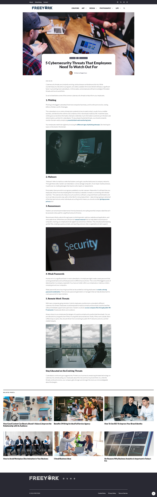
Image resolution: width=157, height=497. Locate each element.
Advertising (38, 2)
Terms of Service (123, 493)
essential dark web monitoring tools (79, 120)
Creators (75, 8)
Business (72, 58)
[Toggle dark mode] (153, 493)
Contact (46, 2)
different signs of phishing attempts (88, 125)
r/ (77, 58)
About (31, 2)
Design (92, 8)
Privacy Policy (112, 493)
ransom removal (80, 219)
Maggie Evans (83, 73)
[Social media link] (117, 2)
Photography (105, 8)
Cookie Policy (102, 493)
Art (83, 8)
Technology (83, 58)
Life (117, 8)
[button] (123, 8)
